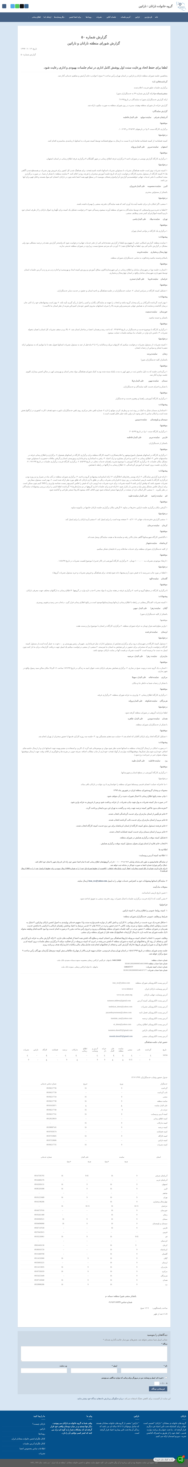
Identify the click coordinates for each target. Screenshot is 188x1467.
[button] (180, 1459)
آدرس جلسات (125, 17)
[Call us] (17, 6)
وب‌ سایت (63, 1366)
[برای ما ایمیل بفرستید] (22, 6)
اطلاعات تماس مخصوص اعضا (32, 1448)
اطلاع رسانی (36, 17)
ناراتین (137, 17)
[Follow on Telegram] (12, 6)
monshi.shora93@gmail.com (120, 1036)
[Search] (4, 6)
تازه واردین (148, 17)
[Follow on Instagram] (26, 6)
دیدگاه (164, 1344)
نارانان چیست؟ (38, 1424)
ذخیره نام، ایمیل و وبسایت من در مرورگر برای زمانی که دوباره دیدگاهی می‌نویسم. (132, 1378)
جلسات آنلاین (111, 17)
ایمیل (114, 1366)
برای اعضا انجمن (75, 17)
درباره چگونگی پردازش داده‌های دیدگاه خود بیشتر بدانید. (100, 1398)
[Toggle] (3, 1453)
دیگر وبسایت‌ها (59, 17)
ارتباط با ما (47, 17)
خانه (156, 17)
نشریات (99, 17)
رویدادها (88, 17)
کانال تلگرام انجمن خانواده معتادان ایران (28, 1439)
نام (165, 1366)
